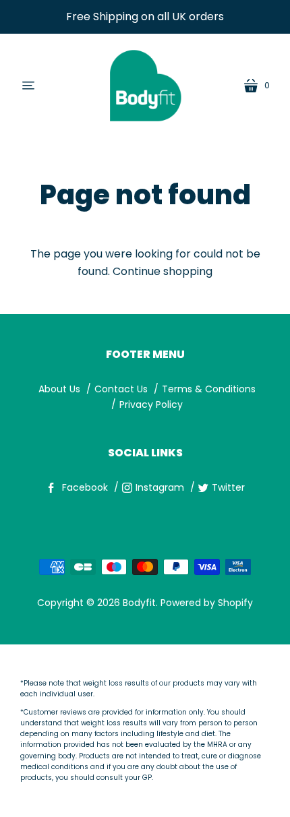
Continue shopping (162, 271)
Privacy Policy (151, 404)
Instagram (160, 487)
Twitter (228, 487)
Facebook (85, 487)
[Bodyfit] (145, 85)
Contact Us (121, 389)
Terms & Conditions (209, 389)
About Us (59, 389)
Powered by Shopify (207, 602)
